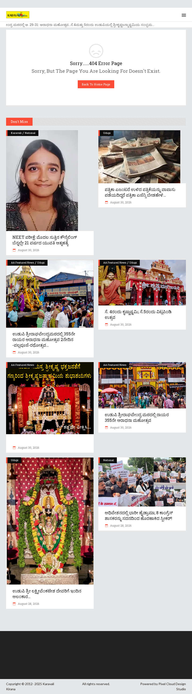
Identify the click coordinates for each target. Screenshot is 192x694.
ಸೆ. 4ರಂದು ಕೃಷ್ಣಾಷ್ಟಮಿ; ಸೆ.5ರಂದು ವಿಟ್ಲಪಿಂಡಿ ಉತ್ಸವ (138, 314)
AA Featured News (22, 262)
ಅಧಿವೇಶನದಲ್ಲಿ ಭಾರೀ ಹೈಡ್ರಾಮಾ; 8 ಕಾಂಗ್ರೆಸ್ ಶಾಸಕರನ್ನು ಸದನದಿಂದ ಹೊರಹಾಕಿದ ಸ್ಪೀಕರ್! (139, 515)
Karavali (16, 133)
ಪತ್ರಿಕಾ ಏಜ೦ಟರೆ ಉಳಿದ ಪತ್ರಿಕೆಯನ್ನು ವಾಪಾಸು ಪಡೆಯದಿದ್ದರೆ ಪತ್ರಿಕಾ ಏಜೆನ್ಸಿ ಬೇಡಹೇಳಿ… (140, 192)
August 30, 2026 (28, 250)
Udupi (107, 133)
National (30, 133)
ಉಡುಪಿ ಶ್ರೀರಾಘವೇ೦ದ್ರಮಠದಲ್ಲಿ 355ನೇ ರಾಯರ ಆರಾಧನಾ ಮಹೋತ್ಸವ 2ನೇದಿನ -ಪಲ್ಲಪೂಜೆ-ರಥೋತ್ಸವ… (43, 339)
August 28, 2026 (28, 604)
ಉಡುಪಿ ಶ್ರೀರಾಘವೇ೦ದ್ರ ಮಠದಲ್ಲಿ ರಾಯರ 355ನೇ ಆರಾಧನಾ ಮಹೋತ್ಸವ (137, 417)
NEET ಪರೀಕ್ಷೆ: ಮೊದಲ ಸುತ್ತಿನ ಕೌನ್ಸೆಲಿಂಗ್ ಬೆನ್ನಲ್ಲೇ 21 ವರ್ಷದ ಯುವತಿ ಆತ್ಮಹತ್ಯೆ (44, 240)
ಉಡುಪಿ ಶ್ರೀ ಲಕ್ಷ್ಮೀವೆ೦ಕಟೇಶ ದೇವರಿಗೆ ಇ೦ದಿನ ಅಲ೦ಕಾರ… (46, 593)
